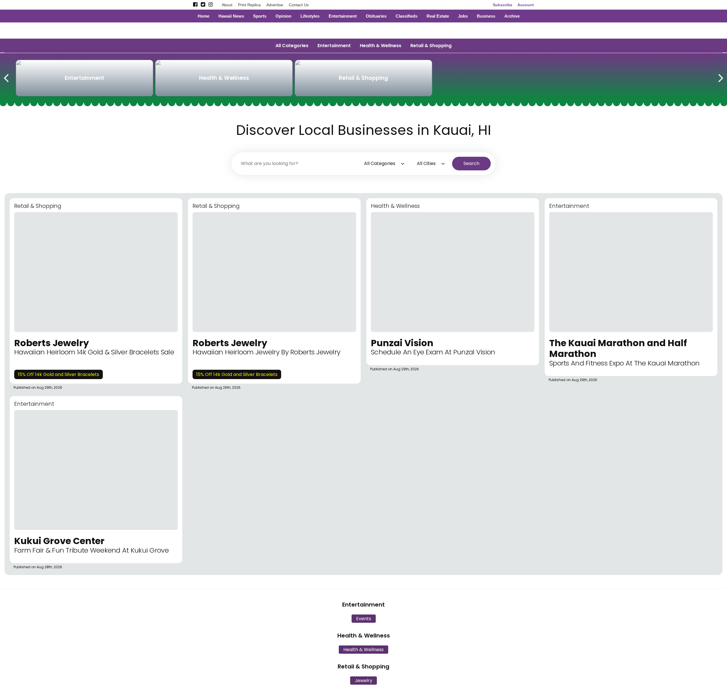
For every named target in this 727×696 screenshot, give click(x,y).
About (227, 5)
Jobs (463, 16)
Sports (259, 16)
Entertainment (343, 16)
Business (486, 16)
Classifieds (406, 16)
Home (203, 16)
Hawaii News (231, 16)
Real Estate (438, 16)
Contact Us (299, 5)
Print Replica (249, 5)
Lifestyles (309, 16)
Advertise (274, 5)
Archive (512, 16)
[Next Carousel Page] (720, 77)
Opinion (283, 16)
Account (525, 5)
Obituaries (376, 16)
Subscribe (502, 5)
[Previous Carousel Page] (7, 77)
